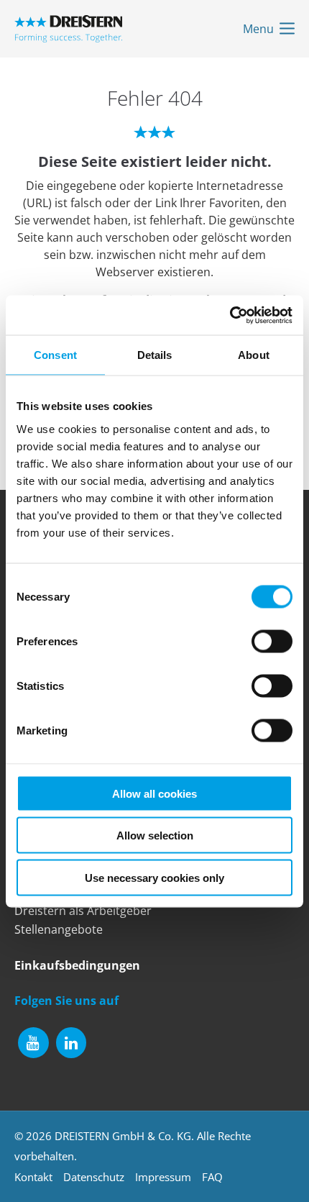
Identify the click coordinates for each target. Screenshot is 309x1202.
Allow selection (154, 835)
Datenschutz (93, 1177)
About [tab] (253, 355)
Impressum (163, 1177)
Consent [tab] (55, 355)
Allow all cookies (154, 793)
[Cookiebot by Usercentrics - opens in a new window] (229, 315)
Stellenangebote (58, 929)
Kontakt (33, 1177)
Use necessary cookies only (154, 877)
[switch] (272, 640)
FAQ (212, 1177)
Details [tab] (154, 355)
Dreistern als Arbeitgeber (83, 911)
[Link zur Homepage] (68, 29)
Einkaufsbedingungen (77, 965)
